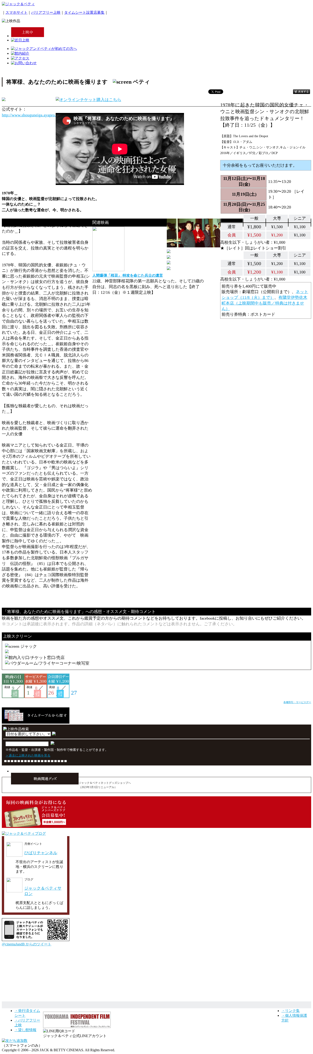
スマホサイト (16, 12)
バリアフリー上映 (45, 12)
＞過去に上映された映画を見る (27, 755)
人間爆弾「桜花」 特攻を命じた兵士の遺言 (127, 275)
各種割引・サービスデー (297, 702)
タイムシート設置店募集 (84, 12)
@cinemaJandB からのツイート (26, 944)
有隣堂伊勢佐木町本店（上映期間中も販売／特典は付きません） (264, 303)
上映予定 (15, 693)
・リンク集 (290, 1011)
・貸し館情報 (25, 1030)
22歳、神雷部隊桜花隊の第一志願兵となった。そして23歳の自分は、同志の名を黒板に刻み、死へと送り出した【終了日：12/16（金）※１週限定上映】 (148, 286)
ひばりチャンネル (40, 853)
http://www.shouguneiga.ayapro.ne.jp (33, 115)
